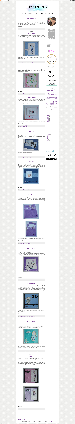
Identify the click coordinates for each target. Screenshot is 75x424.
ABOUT (26, 13)
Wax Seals (54, 103)
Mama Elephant (52, 94)
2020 (48, 117)
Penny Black (27, 126)
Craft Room (50, 91)
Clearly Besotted (49, 90)
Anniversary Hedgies (31, 97)
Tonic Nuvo (49, 102)
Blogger (52, 421)
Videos (53, 102)
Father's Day (31, 161)
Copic (22, 157)
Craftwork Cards (21, 62)
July (47, 136)
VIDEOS (37, 13)
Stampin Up (30, 243)
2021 (48, 116)
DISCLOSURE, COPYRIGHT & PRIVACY (48, 13)
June (48, 137)
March (48, 140)
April (47, 139)
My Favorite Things (51, 95)
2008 (48, 130)
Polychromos (50, 97)
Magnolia (35, 316)
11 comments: (28, 189)
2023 (48, 114)
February (48, 141)
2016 (48, 121)
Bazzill (20, 157)
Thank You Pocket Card (31, 195)
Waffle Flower (47, 103)
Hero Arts (55, 92)
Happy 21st (31, 131)
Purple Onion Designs (54, 98)
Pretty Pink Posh (54, 97)
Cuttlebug (26, 316)
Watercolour (51, 103)
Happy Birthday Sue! (31, 248)
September (48, 134)
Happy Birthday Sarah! (31, 283)
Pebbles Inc (28, 157)
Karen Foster (32, 316)
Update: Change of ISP (31, 18)
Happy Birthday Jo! (31, 321)
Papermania (27, 62)
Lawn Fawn (48, 94)
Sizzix (31, 157)
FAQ (34, 13)
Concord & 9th (55, 90)
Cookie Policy (23, 419)
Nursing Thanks (31, 33)
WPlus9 (56, 102)
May (47, 138)
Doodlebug (25, 62)
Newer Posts (19, 411)
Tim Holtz (55, 101)
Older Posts (43, 411)
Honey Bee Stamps (48, 93)
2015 (48, 122)
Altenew (55, 89)
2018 (48, 119)
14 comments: (28, 93)
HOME (22, 13)
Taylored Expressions (53, 100)
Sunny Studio (49, 100)
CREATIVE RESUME (30, 13)
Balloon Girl (31, 356)
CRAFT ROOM (41, 13)
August (48, 135)
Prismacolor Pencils (48, 98)
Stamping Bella (31, 62)
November (48, 132)
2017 (48, 120)
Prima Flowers (27, 243)
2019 (48, 118)
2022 (48, 115)
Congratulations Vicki (31, 66)
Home (31, 411)
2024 (48, 113)
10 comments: (28, 125)
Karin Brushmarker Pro (54, 93)
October (48, 133)
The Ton (52, 101)
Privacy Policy (20, 419)
